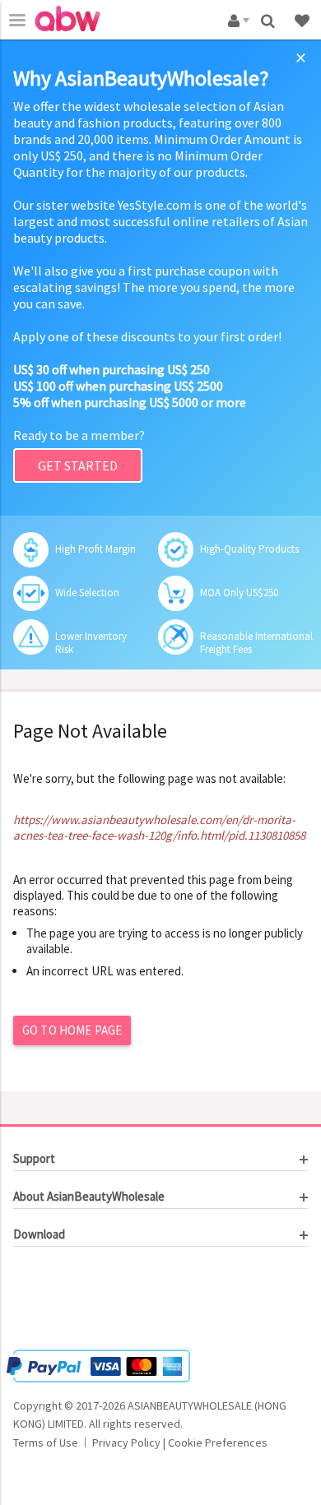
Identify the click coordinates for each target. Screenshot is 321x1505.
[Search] (269, 19)
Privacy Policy (126, 1442)
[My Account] (236, 19)
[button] (62, 1300)
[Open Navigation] (17, 20)
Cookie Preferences (218, 1442)
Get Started (78, 465)
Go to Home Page (72, 1030)
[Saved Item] (303, 19)
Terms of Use (45, 1442)
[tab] (160, 1158)
